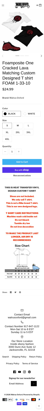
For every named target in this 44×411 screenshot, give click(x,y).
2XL (18, 132)
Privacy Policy (12, 363)
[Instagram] (24, 372)
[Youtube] (19, 372)
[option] (22, 31)
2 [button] (22, 55)
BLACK (11, 113)
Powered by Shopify (31, 395)
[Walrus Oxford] (22, 5)
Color (5, 108)
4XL (7, 139)
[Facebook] (14, 372)
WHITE (31, 113)
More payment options (22, 175)
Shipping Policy (19, 357)
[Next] (41, 55)
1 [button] (17, 55)
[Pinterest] (29, 372)
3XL (28, 132)
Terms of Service (30, 363)
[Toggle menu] (3, 5)
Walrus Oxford (16, 98)
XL (7, 132)
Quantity (6, 146)
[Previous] (2, 55)
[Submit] (34, 383)
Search (5, 357)
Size (4, 120)
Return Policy (35, 357)
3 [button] (26, 55)
